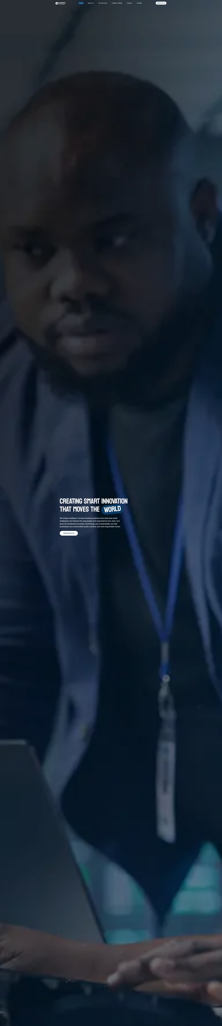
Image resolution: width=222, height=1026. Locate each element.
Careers (129, 3)
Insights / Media (117, 3)
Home (81, 3)
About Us (91, 3)
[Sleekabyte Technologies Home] (60, 3)
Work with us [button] (161, 3)
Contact (139, 3)
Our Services (103, 3)
